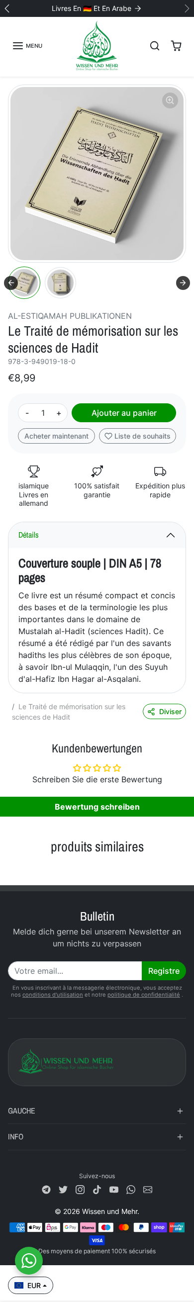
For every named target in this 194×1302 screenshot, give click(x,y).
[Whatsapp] (130, 1189)
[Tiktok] (97, 1189)
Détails (28, 534)
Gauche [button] (21, 1110)
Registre (164, 971)
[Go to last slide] (11, 283)
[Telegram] (46, 1189)
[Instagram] (80, 1189)
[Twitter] (63, 1189)
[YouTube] (113, 1189)
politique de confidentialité (143, 994)
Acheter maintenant (56, 436)
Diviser (170, 711)
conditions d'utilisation (52, 994)
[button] (27, 46)
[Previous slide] (12, 869)
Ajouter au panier (124, 413)
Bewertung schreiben (97, 807)
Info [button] (15, 1136)
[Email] (147, 1189)
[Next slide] (183, 283)
